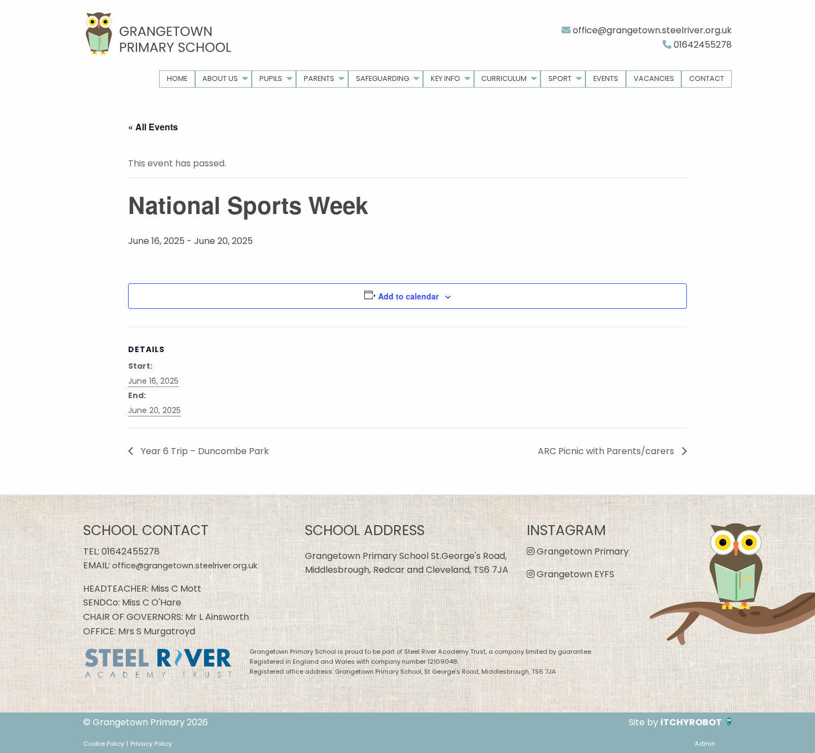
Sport (560, 78)
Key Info (445, 78)
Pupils (270, 78)
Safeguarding (382, 78)
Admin (705, 743)
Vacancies (654, 78)
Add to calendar (408, 296)
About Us (220, 78)
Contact (706, 78)
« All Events (153, 126)
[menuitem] (177, 79)
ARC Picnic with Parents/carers (607, 451)
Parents (319, 78)
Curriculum (504, 78)
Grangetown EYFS (574, 574)
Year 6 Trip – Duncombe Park (204, 451)
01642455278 (701, 44)
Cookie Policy (103, 743)
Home (177, 78)
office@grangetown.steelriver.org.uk (651, 30)
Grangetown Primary (581, 551)
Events (605, 78)
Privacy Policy (151, 743)
